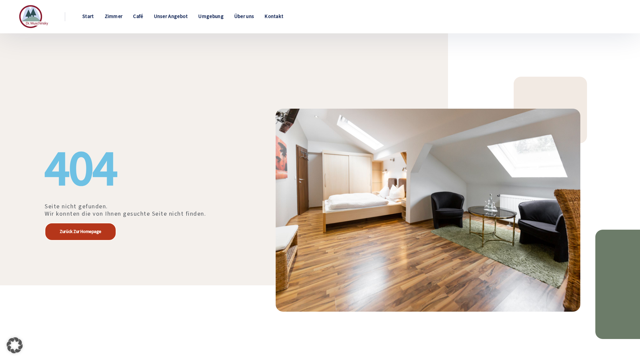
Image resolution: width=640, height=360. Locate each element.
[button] (14, 345)
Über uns (244, 16)
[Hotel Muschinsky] (33, 17)
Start (88, 16)
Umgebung (210, 16)
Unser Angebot (171, 16)
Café (138, 16)
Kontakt (274, 16)
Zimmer (114, 16)
